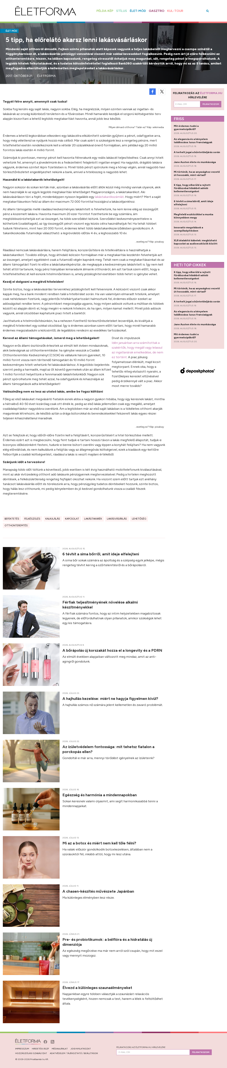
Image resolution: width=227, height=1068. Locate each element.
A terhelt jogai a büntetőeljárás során (197, 152)
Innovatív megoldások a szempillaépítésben (188, 229)
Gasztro (156, 11)
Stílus (121, 11)
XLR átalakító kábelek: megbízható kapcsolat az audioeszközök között (196, 242)
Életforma (46, 76)
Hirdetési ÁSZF (40, 1048)
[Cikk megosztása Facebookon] (152, 91)
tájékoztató (74, 1053)
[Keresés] (207, 11)
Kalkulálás (52, 518)
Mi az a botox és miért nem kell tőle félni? (99, 843)
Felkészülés (32, 518)
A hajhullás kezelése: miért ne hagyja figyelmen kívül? (110, 698)
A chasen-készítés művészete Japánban (98, 891)
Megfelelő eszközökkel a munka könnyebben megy (193, 216)
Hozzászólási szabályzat (31, 1053)
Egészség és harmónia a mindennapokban (100, 795)
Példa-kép (104, 11)
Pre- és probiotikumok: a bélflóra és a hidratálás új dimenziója (107, 942)
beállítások (91, 1053)
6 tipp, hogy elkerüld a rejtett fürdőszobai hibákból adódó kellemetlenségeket (192, 188)
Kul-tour (175, 11)
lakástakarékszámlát (109, 197)
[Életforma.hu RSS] (52, 1041)
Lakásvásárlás (117, 518)
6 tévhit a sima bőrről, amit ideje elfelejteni (101, 554)
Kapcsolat (72, 518)
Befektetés (12, 518)
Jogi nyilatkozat (81, 1048)
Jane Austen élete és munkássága (195, 162)
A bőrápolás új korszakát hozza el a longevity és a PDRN (112, 650)
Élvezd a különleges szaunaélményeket (97, 987)
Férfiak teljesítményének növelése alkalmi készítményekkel (100, 605)
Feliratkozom (211, 104)
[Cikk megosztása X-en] (162, 91)
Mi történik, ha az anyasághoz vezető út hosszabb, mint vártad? (197, 173)
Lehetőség (139, 518)
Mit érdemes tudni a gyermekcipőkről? (186, 128)
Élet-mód (138, 11)
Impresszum (22, 1048)
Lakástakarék (93, 518)
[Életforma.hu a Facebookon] (46, 1041)
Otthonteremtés (16, 525)
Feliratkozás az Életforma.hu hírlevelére (140, 1047)
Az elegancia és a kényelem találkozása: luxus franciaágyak (193, 141)
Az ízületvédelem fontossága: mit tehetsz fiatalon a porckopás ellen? (108, 749)
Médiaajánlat (60, 1048)
